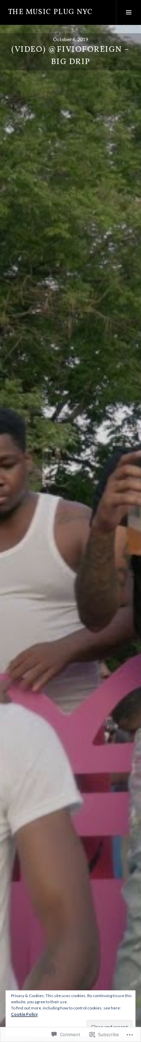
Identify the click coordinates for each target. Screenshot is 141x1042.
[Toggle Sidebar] (128, 12)
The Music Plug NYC (50, 12)
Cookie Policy (24, 1014)
